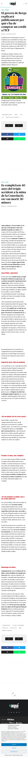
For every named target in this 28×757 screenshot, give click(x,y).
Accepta (14, 744)
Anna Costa (3, 206)
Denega (14, 748)
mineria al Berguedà (7, 630)
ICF (3, 117)
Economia (7, 10)
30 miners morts (6, 625)
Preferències (14, 751)
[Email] (7, 138)
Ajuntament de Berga (7, 114)
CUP (21, 114)
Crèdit (16, 114)
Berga (2, 10)
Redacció (3, 34)
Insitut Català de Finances (12, 117)
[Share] (7, 134)
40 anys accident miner (18, 625)
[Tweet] (19, 134)
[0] (9, 125)
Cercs (2, 182)
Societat (7, 182)
